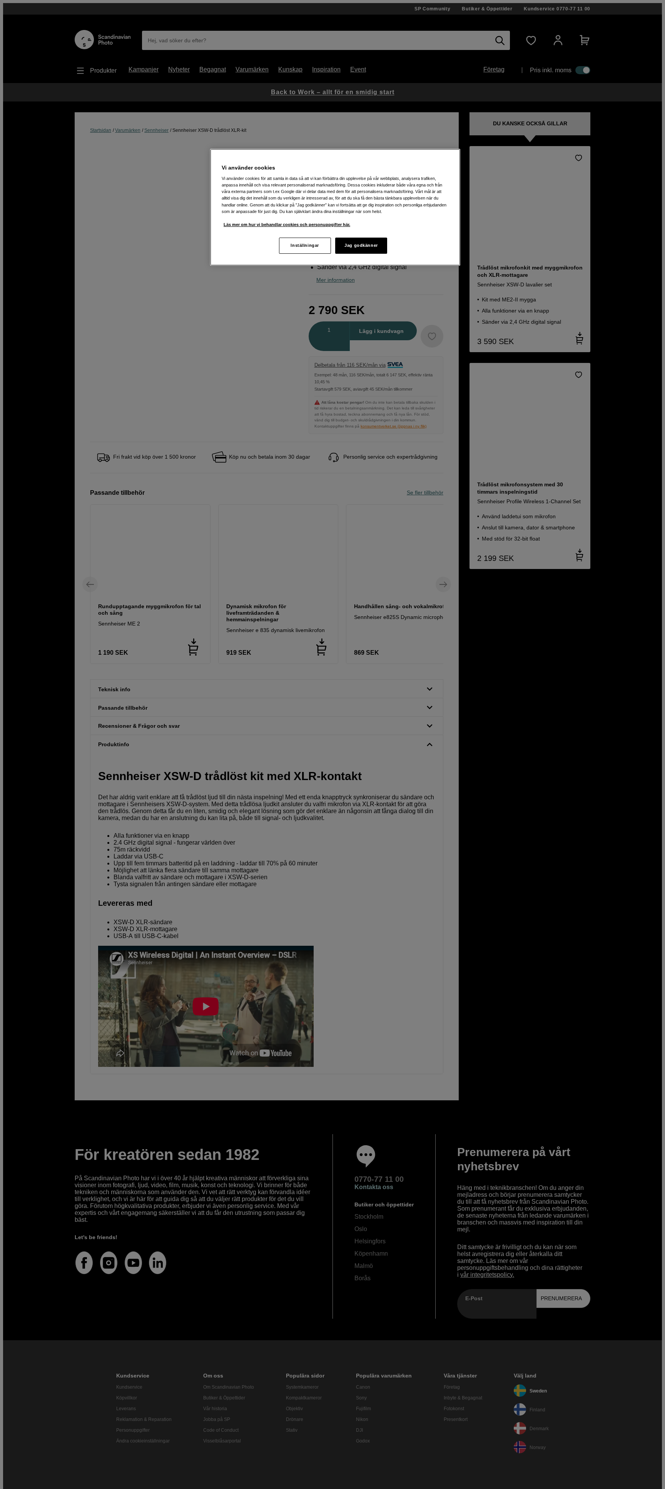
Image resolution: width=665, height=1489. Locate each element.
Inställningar (305, 245)
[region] (335, 207)
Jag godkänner (361, 245)
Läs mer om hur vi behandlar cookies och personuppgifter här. (287, 224)
